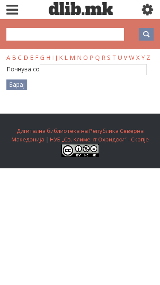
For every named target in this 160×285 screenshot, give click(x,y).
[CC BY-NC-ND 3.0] (80, 155)
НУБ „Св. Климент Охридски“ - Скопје (99, 139)
